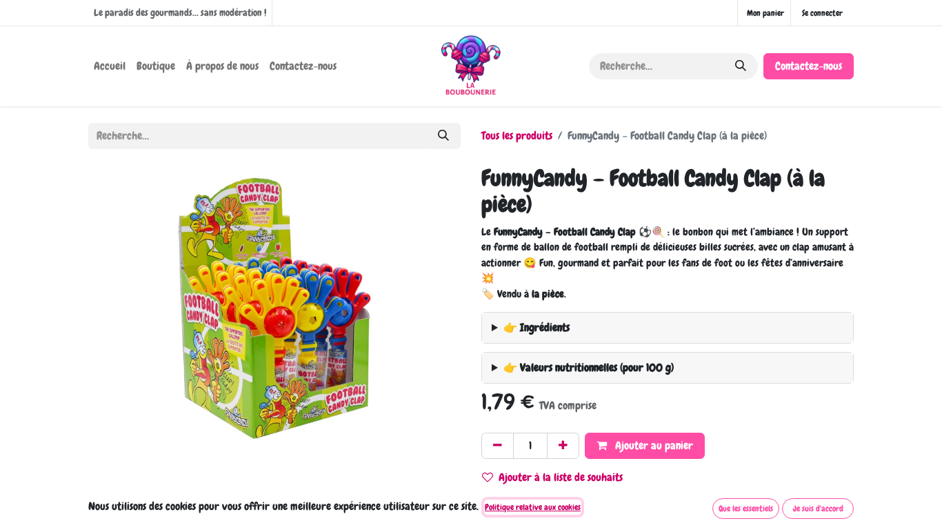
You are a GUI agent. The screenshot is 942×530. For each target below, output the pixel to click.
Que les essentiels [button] (746, 508)
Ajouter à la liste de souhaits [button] (561, 477)
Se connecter (822, 13)
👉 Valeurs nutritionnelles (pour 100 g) (588, 367)
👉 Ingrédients (536, 327)
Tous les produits (516, 135)
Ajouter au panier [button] (652, 445)
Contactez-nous (808, 66)
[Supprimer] (497, 446)
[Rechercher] (740, 66)
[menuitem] (109, 66)
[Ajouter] (563, 446)
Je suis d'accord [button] (818, 508)
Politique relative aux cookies (533, 507)
